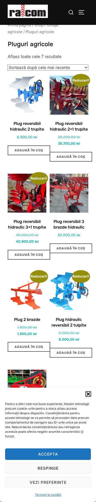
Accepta (48, 454)
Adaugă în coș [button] (29, 150)
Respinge (48, 468)
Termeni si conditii (48, 495)
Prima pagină (19, 25)
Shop (39, 25)
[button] (88, 394)
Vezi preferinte (48, 482)
